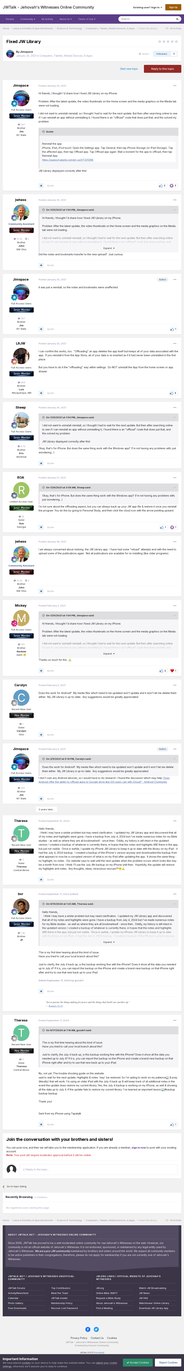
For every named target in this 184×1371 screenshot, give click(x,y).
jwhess (20, 200)
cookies (26, 1362)
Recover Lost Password (64, 1308)
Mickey (21, 605)
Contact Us (97, 1337)
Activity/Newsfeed (18, 1293)
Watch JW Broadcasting (152, 1288)
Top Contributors (60, 1288)
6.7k (22, 446)
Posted (52, 85)
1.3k (22, 932)
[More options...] (174, 86)
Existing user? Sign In (147, 7)
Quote (50, 185)
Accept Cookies (139, 1362)
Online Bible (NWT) (106, 1293)
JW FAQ (143, 1298)
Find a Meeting (104, 1308)
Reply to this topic (162, 68)
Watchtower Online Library (154, 1303)
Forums (10, 19)
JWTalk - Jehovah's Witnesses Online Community (48, 7)
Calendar (13, 1298)
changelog (99, 1352)
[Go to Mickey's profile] (21, 618)
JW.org (100, 1288)
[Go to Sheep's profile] (21, 420)
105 (22, 644)
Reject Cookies (168, 1362)
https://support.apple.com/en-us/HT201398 (67, 159)
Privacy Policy (79, 1337)
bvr (20, 894)
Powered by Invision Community (92, 1345)
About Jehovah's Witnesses (112, 1303)
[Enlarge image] (167, 1077)
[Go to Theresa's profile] (21, 833)
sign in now (139, 1147)
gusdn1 (80, 1030)
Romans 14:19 (56, 1005)
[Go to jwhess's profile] (21, 212)
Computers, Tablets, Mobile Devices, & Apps (66, 55)
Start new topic (129, 68)
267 (22, 124)
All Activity (47, 19)
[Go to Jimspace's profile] (10, 54)
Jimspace (26, 51)
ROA (20, 477)
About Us (64, 19)
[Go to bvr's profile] (21, 906)
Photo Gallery (15, 1303)
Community (27, 19)
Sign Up (173, 7)
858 (22, 382)
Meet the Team (59, 1293)
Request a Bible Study (108, 1298)
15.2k (19, 238)
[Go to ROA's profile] (21, 490)
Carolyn (20, 685)
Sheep (21, 407)
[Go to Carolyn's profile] (21, 698)
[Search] (177, 19)
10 (22, 516)
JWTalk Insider (59, 1298)
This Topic (163, 19)
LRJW (20, 343)
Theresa (20, 821)
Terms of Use (86, 19)
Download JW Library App (153, 1308)
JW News (144, 1293)
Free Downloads (17, 1308)
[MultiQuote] (41, 185)
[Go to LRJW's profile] (21, 356)
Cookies (112, 1337)
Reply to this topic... (37, 1169)
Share (145, 53)
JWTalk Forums (16, 1288)
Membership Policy (61, 1303)
